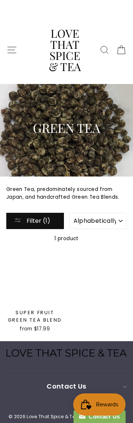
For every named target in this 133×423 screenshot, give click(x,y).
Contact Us (102, 416)
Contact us (66, 386)
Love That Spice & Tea (65, 50)
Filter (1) (37, 220)
